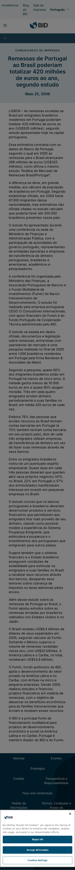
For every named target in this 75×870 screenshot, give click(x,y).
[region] (37, 838)
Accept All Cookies (37, 849)
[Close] (70, 814)
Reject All (37, 839)
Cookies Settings (37, 860)
